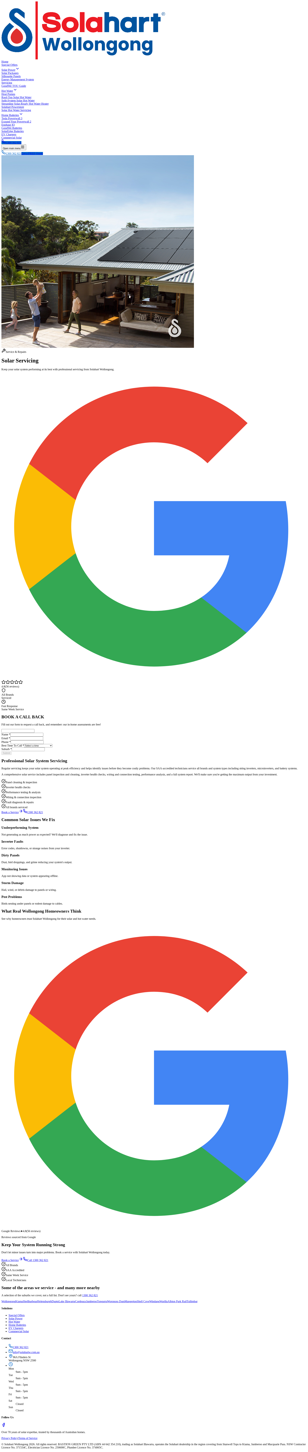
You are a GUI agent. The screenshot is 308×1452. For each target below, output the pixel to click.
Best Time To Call (12, 745)
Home (4, 61)
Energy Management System (17, 79)
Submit (6, 753)
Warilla (164, 1301)
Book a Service (10, 812)
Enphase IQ (8, 124)
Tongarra (102, 1301)
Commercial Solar (11, 137)
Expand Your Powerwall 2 (16, 121)
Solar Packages (10, 73)
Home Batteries (10, 115)
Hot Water (7, 90)
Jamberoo (91, 1301)
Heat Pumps (8, 94)
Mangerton (131, 1301)
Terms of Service (27, 1438)
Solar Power (8, 69)
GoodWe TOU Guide (13, 85)
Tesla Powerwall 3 (11, 118)
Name (5, 734)
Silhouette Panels (11, 76)
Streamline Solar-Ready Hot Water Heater (25, 103)
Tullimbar (192, 1301)
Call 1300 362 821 (37, 1260)
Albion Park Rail (177, 1301)
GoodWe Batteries (11, 128)
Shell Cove (143, 1301)
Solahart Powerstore (12, 106)
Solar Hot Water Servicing (16, 110)
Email (5, 738)
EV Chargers (8, 134)
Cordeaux (80, 1301)
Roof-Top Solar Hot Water (16, 97)
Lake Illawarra (67, 1301)
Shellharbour (30, 1301)
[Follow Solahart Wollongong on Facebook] (3, 1426)
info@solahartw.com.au (26, 1352)
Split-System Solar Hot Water (18, 100)
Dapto (55, 1301)
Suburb (6, 749)
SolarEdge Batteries (12, 131)
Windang (154, 1301)
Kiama (19, 1301)
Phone (6, 741)
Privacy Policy (9, 1438)
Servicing (6, 82)
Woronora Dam (116, 1301)
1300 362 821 (13, 142)
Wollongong (8, 1301)
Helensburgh (44, 1301)
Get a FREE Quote (32, 153)
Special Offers (9, 64)
